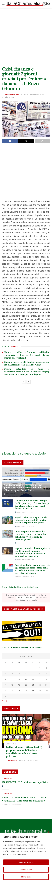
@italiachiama (27, 597)
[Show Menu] (3, 4)
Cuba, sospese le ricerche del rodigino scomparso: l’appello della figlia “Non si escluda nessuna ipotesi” (30, 535)
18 (12, 685)
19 (19, 685)
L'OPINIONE (7, 778)
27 (26, 691)
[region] (26, 857)
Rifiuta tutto (26, 877)
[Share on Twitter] (26, 141)
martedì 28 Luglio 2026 (29, 760)
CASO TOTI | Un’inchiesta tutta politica (25, 782)
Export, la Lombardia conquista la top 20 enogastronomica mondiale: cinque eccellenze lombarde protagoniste (32, 552)
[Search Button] (48, 4)
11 (12, 679)
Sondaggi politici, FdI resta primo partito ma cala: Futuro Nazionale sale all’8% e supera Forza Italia (25, 488)
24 (6, 691)
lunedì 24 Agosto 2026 (12, 786)
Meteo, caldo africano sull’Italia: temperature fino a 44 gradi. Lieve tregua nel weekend (26, 355)
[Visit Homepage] (26, 4)
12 (19, 679)
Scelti (11, 97)
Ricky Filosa (12, 760)
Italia (6, 97)
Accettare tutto (26, 862)
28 (33, 691)
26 (19, 691)
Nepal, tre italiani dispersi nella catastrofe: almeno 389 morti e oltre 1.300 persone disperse (31, 520)
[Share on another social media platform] (42, 141)
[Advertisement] (26, 37)
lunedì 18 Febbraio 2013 (34, 94)
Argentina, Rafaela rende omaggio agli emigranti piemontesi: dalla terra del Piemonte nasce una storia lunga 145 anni (32, 569)
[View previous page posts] (24, 382)
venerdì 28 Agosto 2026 (14, 494)
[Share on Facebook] (10, 141)
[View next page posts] (29, 382)
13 (26, 679)
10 (5, 679)
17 (5, 685)
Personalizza (26, 870)
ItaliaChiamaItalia (11, 94)
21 (33, 685)
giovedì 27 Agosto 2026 (25, 559)
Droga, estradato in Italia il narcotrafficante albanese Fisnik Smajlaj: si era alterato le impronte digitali (26, 372)
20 (26, 685)
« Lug (4, 701)
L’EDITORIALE (11, 744)
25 (12, 691)
